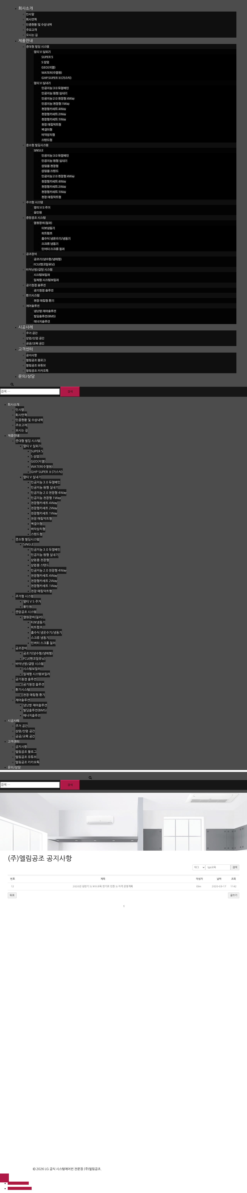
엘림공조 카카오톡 (37, 370)
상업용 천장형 (49, 166)
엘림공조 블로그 (36, 360)
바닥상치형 (48, 134)
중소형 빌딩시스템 (37, 145)
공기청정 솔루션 (36, 285)
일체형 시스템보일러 (46, 280)
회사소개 (25, 8)
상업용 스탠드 (49, 171)
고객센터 (25, 349)
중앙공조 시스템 (36, 217)
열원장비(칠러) (43, 222)
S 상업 (45, 62)
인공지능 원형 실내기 (54, 93)
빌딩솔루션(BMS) (45, 316)
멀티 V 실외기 (42, 51)
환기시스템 (33, 295)
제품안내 (25, 41)
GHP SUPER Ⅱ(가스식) (56, 77)
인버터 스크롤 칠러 (53, 248)
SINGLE (38, 150)
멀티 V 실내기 (42, 83)
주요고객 (31, 29)
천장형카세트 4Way (53, 108)
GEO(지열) (48, 67)
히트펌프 (46, 233)
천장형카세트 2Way (53, 114)
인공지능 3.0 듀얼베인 (55, 88)
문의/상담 (26, 376)
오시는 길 (32, 35)
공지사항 (31, 355)
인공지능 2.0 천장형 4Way (57, 98)
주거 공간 (32, 333)
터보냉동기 (48, 228)
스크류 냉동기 (49, 243)
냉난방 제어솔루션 (45, 311)
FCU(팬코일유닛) (44, 264)
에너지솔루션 (42, 321)
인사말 (30, 14)
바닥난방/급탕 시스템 (39, 269)
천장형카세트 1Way (53, 119)
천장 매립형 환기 (44, 300)
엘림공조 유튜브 (36, 365)
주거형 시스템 (34, 202)
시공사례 (25, 327)
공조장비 (31, 253)
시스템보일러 (42, 274)
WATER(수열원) (51, 72)
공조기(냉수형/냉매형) (48, 259)
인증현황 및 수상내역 (39, 24)
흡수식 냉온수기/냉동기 (56, 238)
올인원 (38, 212)
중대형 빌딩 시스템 (37, 46)
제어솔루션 (33, 305)
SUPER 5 (47, 57)
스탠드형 (46, 139)
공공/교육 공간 (35, 343)
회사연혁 (31, 19)
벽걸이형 (46, 129)
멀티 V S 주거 (42, 207)
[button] (198, 886)
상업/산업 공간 (35, 338)
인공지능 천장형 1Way (55, 103)
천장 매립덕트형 (51, 124)
